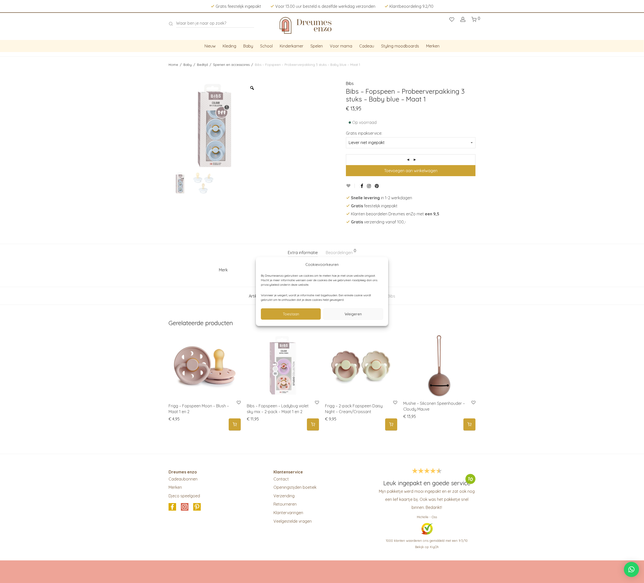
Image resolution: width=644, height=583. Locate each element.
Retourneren (285, 504)
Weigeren (353, 314)
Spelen (316, 45)
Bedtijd (202, 65)
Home (173, 65)
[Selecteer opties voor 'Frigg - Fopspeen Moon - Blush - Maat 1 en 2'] (235, 424)
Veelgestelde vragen (292, 521)
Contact (281, 478)
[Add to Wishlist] (350, 186)
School (266, 45)
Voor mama (341, 45)
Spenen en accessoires (231, 65)
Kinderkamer (291, 45)
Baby (248, 45)
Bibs (350, 83)
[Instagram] (369, 186)
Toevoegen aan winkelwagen (410, 170)
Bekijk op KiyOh (427, 547)
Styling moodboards (400, 45)
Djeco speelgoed (184, 495)
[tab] (302, 253)
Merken (432, 45)
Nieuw (210, 45)
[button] (469, 424)
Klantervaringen (288, 512)
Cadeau (366, 45)
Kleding (229, 45)
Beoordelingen (341, 252)
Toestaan (291, 314)
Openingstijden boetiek (294, 487)
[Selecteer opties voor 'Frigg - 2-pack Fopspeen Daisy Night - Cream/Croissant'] (391, 424)
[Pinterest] (377, 186)
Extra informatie (303, 252)
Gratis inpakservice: (364, 133)
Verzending (284, 495)
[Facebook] (361, 186)
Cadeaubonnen (183, 478)
